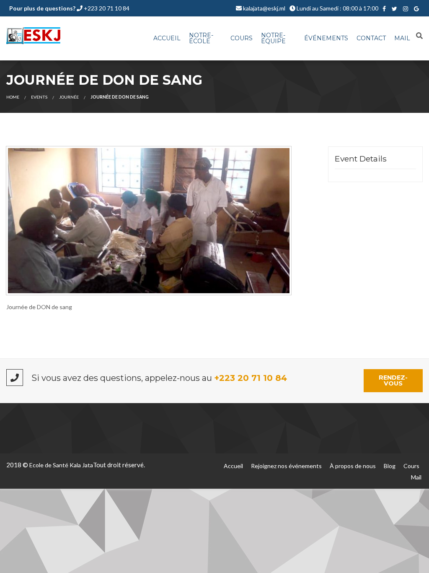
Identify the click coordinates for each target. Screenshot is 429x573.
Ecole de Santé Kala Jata (61, 465)
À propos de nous (353, 465)
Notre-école (201, 38)
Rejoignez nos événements (286, 465)
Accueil (167, 38)
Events (39, 96)
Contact (371, 38)
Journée (69, 96)
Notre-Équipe (273, 38)
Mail (402, 38)
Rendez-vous (393, 380)
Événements (326, 38)
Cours (241, 38)
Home (12, 96)
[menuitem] (167, 38)
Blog (389, 465)
